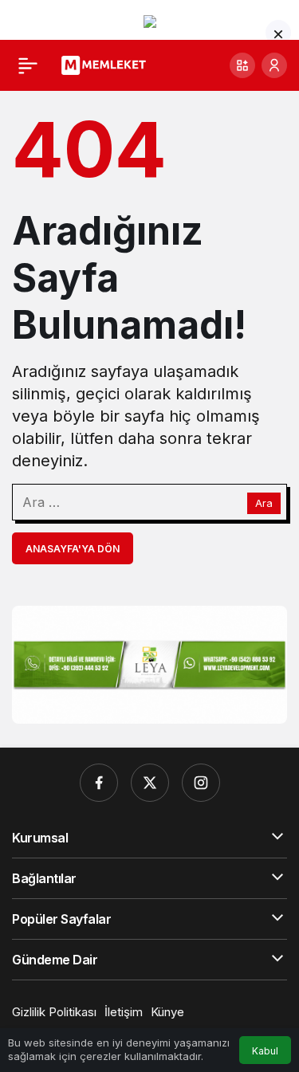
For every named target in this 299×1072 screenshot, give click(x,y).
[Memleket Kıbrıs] (106, 64)
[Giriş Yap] (274, 65)
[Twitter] (150, 783)
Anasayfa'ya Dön (73, 549)
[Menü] (28, 65)
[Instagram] (201, 783)
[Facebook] (99, 783)
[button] (242, 65)
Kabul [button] (265, 1051)
